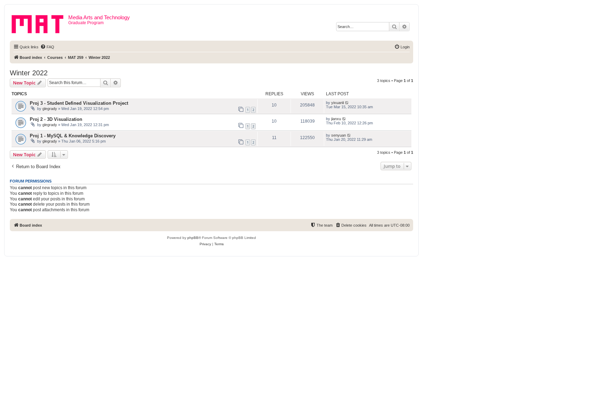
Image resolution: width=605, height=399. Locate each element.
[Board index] (40, 23)
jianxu (336, 119)
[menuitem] (47, 47)
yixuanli (337, 103)
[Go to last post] (347, 103)
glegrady (49, 108)
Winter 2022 (29, 73)
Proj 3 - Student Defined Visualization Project (79, 103)
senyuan (338, 135)
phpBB (193, 238)
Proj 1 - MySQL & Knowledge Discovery (73, 135)
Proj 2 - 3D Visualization (56, 119)
